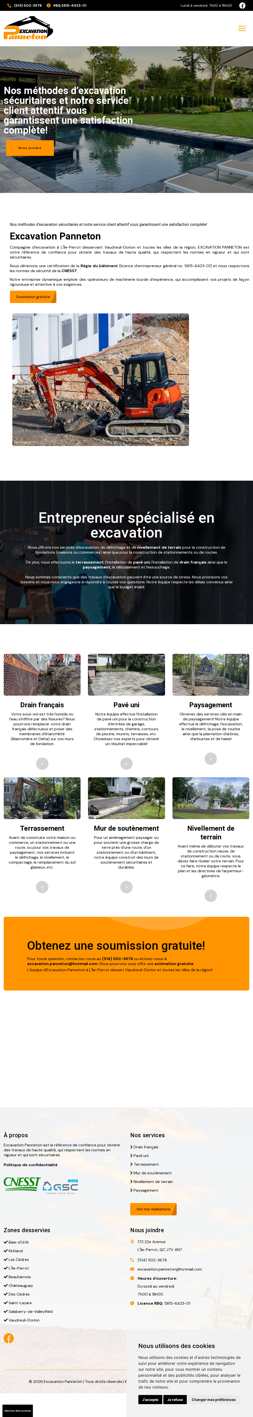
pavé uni (141, 562)
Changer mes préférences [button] (214, 1399)
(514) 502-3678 (28, 5)
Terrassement (42, 828)
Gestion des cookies (17, 1410)
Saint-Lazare (20, 1302)
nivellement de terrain (159, 547)
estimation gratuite (173, 963)
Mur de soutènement (126, 828)
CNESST (69, 270)
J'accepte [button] (150, 1399)
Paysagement (210, 705)
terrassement (90, 562)
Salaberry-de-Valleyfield (31, 1311)
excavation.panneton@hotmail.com (62, 963)
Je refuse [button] (175, 1399)
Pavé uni (126, 705)
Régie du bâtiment (99, 265)
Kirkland (16, 1250)
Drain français (42, 705)
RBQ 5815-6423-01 (69, 5)
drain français (193, 562)
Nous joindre (30, 148)
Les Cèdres (19, 1259)
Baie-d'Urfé (19, 1242)
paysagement (96, 567)
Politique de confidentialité (31, 1164)
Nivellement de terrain (153, 1181)
